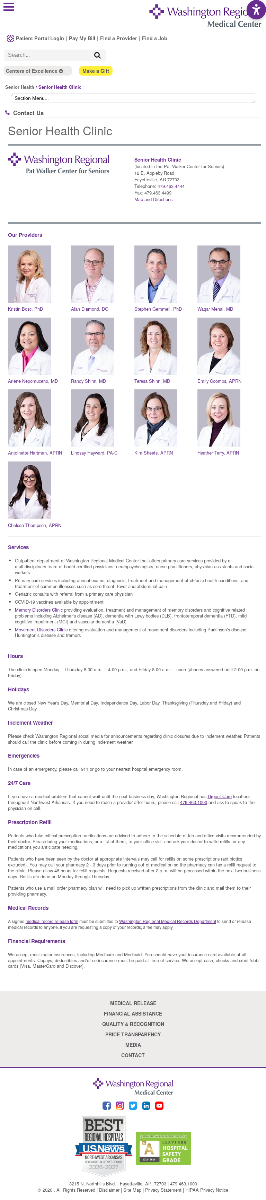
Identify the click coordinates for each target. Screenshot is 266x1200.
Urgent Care (220, 796)
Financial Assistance (133, 1013)
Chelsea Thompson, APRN (34, 525)
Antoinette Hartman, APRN (35, 452)
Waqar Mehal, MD (215, 308)
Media (133, 1044)
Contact (133, 1055)
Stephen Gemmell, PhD (158, 308)
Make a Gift (95, 70)
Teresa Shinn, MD (152, 381)
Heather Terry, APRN (218, 452)
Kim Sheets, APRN (153, 452)
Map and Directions (153, 199)
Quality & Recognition (133, 1023)
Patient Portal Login (40, 38)
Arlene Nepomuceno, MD (33, 381)
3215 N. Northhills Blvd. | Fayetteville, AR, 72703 (117, 1183)
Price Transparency (133, 1034)
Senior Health (19, 87)
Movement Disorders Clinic (41, 629)
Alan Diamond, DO (89, 308)
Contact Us (28, 113)
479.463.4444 (171, 186)
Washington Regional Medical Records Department (167, 921)
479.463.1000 (183, 1183)
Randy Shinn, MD (88, 381)
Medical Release (133, 1003)
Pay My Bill (82, 38)
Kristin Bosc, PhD (25, 308)
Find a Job (154, 38)
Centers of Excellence (32, 70)
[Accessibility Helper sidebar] (256, 9)
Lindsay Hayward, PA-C (94, 452)
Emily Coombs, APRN (219, 381)
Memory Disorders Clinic (39, 609)
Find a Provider (118, 38)
